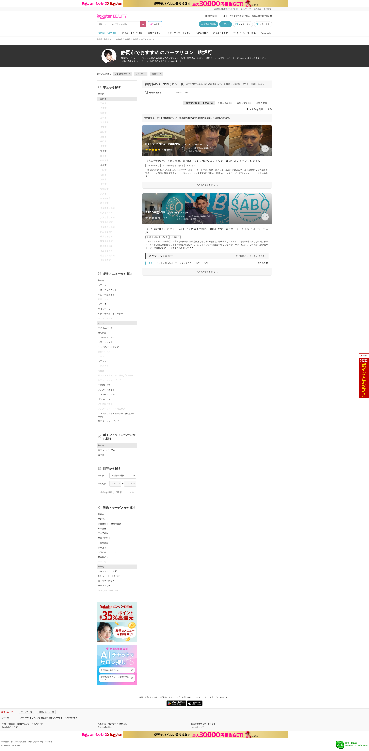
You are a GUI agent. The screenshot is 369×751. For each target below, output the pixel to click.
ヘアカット (103, 285)
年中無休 (102, 528)
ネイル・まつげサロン (132, 33)
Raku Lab (266, 33)
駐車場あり (103, 557)
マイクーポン (244, 24)
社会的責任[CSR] (35, 741)
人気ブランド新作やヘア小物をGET (113, 724)
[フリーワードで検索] (143, 24)
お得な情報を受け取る (240, 16)
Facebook (220, 697)
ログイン (226, 24)
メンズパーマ (104, 399)
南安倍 (178, 92)
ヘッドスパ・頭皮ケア (108, 347)
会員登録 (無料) (208, 24)
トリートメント (105, 342)
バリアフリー (104, 585)
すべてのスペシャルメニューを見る (250, 256)
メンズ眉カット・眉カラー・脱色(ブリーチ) (116, 415)
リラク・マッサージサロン (178, 33)
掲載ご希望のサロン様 (262, 16)
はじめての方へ (212, 16)
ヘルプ (224, 16)
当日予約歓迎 (104, 538)
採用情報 (48, 741)
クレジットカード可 (107, 571)
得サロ (101, 455)
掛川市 (103, 151)
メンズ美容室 (117, 39)
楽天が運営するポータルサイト (204, 724)
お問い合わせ (187, 697)
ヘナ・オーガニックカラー (110, 313)
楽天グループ (246, 9)
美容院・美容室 (103, 39)
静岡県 (128, 39)
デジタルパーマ (105, 328)
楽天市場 (267, 9)
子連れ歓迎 (103, 543)
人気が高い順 (225, 103)
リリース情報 (208, 697)
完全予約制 (103, 533)
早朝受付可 (103, 519)
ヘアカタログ (202, 33)
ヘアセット (103, 361)
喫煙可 (143, 39)
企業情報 (5, 741)
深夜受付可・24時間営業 (109, 524)
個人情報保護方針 (18, 741)
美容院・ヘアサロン (107, 33)
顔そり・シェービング (108, 421)
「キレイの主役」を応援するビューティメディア (22, 724)
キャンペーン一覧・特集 (244, 33)
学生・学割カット (106, 294)
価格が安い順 (244, 103)
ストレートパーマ (106, 337)
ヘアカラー (103, 304)
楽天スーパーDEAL (107, 450)
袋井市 (103, 165)
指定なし (102, 280)
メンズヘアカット (106, 390)
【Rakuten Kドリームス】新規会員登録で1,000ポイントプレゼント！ (48, 718)
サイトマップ (174, 697)
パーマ (132, 58)
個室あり (102, 547)
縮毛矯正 (102, 333)
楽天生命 (257, 9)
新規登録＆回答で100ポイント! (226, 9)
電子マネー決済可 (106, 581)
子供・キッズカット (107, 290)
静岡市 (136, 39)
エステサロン (154, 33)
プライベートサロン (107, 552)
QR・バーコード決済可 (109, 576)
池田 (186, 92)
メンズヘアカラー (106, 394)
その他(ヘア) (104, 385)
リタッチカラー (105, 309)
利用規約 (163, 697)
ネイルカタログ (220, 33)
